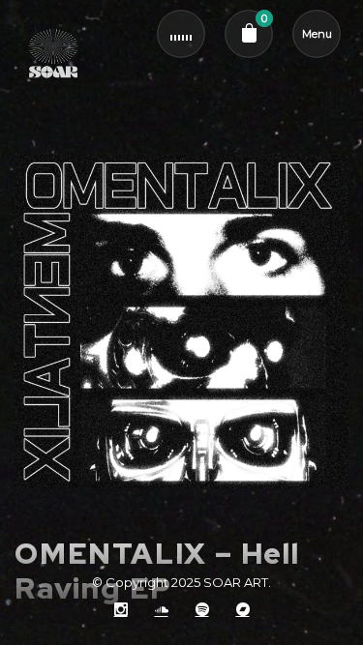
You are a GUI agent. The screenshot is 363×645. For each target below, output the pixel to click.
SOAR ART (235, 582)
